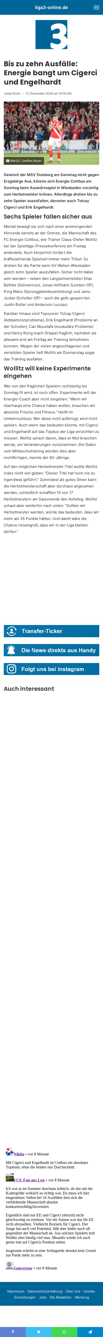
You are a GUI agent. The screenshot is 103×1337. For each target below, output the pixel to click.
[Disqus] (51, 1207)
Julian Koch (12, 93)
